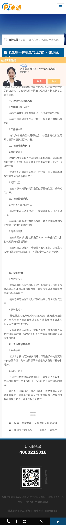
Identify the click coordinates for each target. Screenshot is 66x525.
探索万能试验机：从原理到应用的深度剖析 (38, 423)
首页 (22, 39)
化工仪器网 (26, 510)
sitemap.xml (51, 510)
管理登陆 (38, 510)
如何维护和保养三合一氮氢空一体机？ (35, 429)
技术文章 (33, 39)
